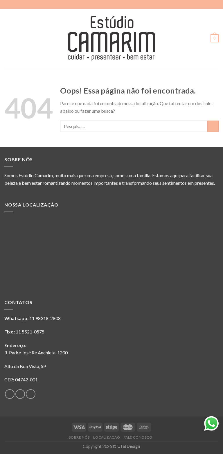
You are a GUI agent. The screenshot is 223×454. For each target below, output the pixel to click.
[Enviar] (213, 126)
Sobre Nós (79, 437)
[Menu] (7, 38)
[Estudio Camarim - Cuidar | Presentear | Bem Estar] (111, 38)
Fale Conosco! (139, 437)
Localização (106, 437)
